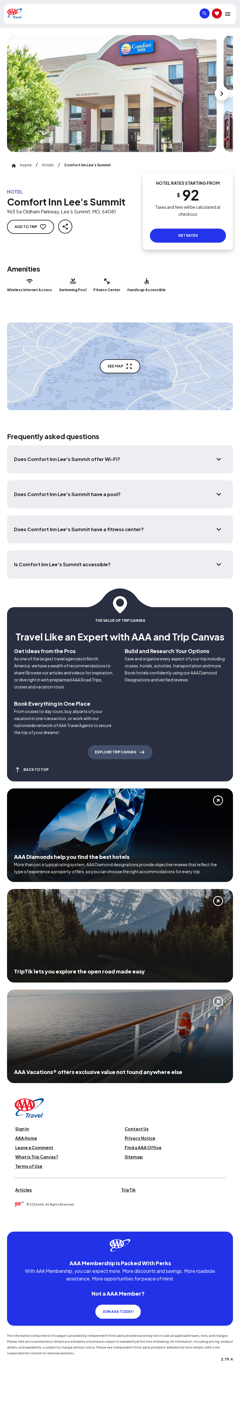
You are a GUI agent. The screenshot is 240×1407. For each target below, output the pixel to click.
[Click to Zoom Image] (112, 93)
